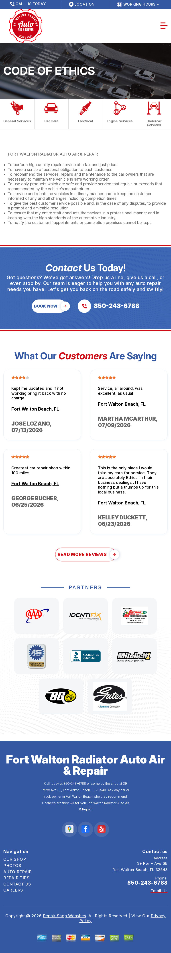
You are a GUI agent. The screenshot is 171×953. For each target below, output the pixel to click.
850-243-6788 (74, 783)
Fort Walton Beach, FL (35, 409)
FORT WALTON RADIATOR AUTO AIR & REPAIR (53, 154)
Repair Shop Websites (64, 915)
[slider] (20, 377)
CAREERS (13, 890)
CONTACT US (17, 884)
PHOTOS (12, 865)
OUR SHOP (14, 859)
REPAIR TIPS (16, 877)
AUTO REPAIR (17, 871)
